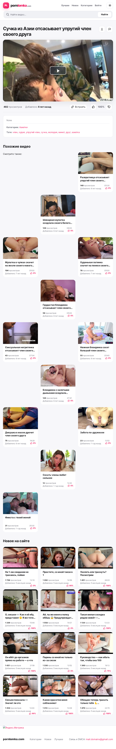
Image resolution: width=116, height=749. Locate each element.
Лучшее (65, 5)
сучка (44, 132)
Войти (98, 5)
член (15, 132)
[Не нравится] (109, 107)
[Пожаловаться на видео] (110, 29)
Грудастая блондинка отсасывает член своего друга (57, 306)
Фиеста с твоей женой (18, 517)
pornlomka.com (13, 739)
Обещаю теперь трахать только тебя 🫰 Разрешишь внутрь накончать (94, 701)
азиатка (76, 132)
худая (22, 132)
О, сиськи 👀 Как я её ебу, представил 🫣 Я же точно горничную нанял (20, 616)
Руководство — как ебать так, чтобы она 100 (95, 659)
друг (68, 132)
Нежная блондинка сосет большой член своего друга (94, 349)
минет (61, 132)
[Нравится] (93, 107)
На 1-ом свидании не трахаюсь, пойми (17, 573)
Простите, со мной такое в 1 (58, 573)
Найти (104, 14)
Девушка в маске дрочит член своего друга (19, 434)
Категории (86, 5)
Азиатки (23, 127)
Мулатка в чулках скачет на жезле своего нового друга (19, 264)
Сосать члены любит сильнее (54, 476)
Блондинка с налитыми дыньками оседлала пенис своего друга (56, 391)
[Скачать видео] (102, 29)
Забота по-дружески (92, 432)
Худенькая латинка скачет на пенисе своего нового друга (94, 264)
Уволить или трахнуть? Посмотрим (93, 573)
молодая (52, 132)
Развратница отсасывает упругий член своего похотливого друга (94, 179)
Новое (75, 5)
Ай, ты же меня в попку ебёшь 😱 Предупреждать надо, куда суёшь (58, 616)
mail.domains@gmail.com (99, 739)
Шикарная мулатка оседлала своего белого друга (56, 221)
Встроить (80, 106)
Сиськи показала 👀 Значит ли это (16, 701)
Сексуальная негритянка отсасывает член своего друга (19, 349)
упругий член (33, 132)
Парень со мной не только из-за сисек (57, 659)
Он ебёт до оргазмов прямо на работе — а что (19, 659)
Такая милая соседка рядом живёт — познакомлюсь (92, 616)
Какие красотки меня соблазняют (55, 701)
